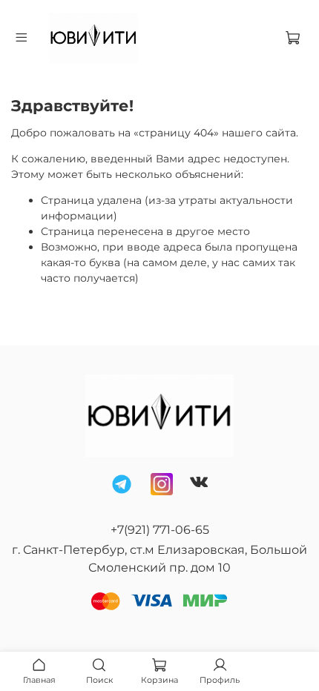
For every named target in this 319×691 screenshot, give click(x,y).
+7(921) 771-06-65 (160, 530)
